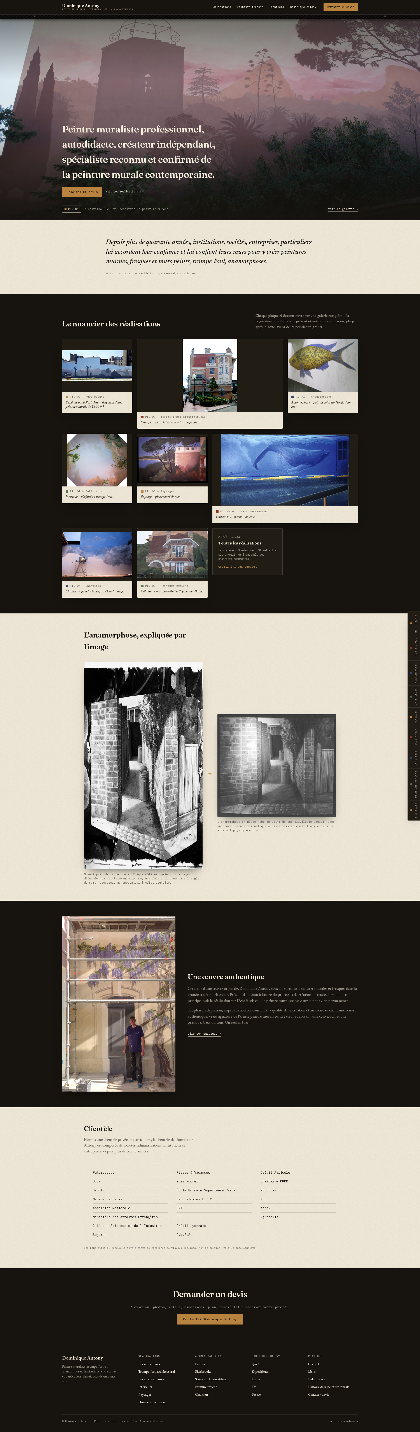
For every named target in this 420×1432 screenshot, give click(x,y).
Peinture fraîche (250, 7)
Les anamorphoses (151, 1379)
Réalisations (221, 7)
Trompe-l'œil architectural (156, 1372)
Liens (312, 1372)
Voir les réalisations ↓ (123, 191)
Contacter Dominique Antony (210, 1319)
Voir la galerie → (343, 209)
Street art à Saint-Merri (211, 1379)
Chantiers (277, 7)
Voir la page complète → (241, 1247)
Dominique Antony (303, 7)
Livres (256, 1379)
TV (254, 1387)
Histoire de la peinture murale (328, 1387)
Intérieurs (145, 1387)
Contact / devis (318, 1395)
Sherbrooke (203, 1372)
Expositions (260, 1372)
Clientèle (314, 1364)
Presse (256, 1395)
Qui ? (255, 1364)
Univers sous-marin (152, 1402)
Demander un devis (340, 7)
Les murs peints (149, 1364)
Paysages (144, 1395)
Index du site (317, 1379)
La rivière (201, 1364)
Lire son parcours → (204, 1034)
